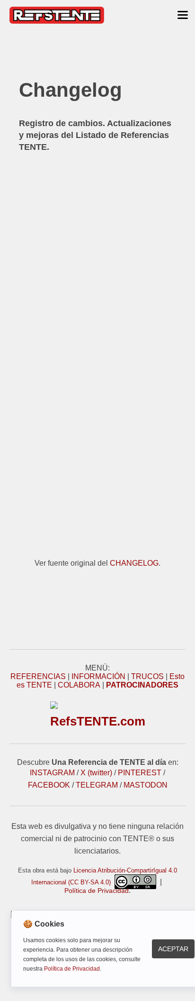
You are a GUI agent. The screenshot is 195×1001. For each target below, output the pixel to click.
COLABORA (79, 685)
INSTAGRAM (52, 773)
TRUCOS (147, 676)
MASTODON (146, 785)
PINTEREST (139, 773)
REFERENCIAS (38, 676)
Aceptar (173, 949)
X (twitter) (96, 773)
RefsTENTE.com (97, 721)
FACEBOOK (49, 785)
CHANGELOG (134, 563)
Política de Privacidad (96, 890)
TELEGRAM (97, 785)
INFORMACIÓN (98, 676)
